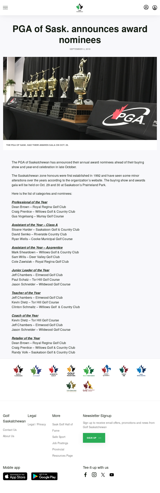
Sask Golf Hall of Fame (62, 427)
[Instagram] (94, 474)
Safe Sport (58, 437)
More (56, 415)
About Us (8, 436)
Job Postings (60, 443)
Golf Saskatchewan (14, 418)
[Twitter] (102, 474)
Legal (32, 415)
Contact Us (10, 430)
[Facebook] (85, 474)
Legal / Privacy (37, 424)
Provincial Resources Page (62, 452)
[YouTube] (111, 474)
